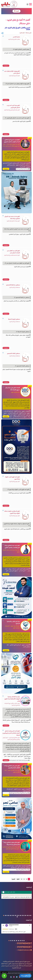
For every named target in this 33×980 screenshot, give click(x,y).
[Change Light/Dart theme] (27, 4)
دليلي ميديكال (28, 33)
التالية (18, 879)
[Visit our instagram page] (14, 977)
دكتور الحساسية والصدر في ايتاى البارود (12, 255)
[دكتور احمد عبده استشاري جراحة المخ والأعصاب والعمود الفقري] (16, 598)
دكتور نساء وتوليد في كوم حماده (13, 144)
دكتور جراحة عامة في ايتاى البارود (13, 221)
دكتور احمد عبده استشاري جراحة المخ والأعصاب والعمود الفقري (12, 546)
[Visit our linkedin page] (11, 977)
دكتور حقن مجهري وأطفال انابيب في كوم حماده (11, 145)
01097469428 (24, 947)
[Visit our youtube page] (19, 977)
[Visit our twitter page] (17, 977)
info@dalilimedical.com (23, 950)
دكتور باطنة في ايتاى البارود (14, 738)
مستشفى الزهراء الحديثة (14, 319)
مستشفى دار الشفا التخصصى (13, 285)
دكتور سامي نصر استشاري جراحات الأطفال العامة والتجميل (12, 767)
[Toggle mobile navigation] (30, 4)
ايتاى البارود (22, 33)
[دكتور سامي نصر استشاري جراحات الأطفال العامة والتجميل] (16, 818)
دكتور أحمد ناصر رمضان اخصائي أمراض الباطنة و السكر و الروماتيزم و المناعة (11, 733)
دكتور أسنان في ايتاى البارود (14, 76)
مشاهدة (6, 66)
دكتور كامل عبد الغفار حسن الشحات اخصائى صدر (13, 252)
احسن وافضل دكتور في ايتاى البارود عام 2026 (17, 28)
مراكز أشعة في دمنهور (15, 392)
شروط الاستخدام (27, 973)
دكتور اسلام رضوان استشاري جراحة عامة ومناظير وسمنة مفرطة (12, 843)
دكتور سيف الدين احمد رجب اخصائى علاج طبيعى (13, 106)
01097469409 (24, 943)
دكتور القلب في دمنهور (15, 626)
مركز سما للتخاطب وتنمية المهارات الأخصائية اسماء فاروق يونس (12, 699)
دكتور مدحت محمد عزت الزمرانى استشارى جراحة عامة (12, 217)
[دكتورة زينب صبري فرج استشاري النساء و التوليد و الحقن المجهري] (16, 192)
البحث (17, 11)
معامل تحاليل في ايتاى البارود (14, 39)
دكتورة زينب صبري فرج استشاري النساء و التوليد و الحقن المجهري (12, 141)
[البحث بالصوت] (4, 975)
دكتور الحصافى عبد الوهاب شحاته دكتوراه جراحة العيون (12, 512)
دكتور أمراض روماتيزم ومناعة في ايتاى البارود (11, 738)
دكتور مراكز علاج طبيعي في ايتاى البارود (12, 110)
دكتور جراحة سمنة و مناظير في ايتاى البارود (11, 847)
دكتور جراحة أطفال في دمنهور (14, 770)
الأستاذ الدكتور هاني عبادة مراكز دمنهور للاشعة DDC (12, 389)
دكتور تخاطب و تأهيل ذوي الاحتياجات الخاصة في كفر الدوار (12, 704)
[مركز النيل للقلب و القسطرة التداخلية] (16, 673)
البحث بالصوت (4, 972)
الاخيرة (13, 879)
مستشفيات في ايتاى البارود (14, 287)
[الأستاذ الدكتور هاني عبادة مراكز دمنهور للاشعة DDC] (16, 446)
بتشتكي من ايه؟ (24, 976)
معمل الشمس (16, 37)
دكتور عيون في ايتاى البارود (14, 481)
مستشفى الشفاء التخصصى (13, 353)
